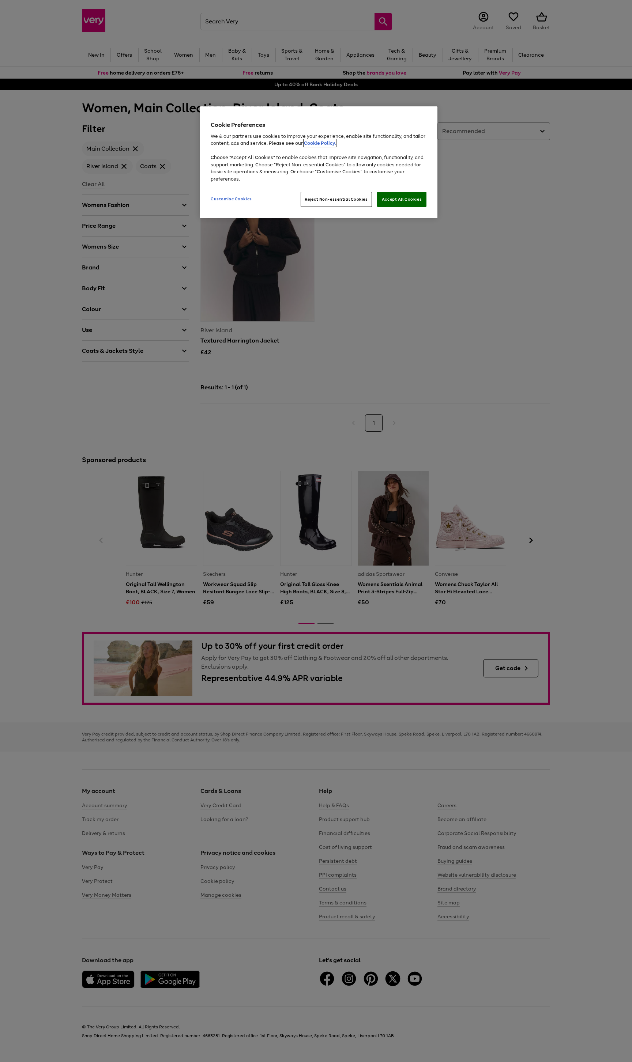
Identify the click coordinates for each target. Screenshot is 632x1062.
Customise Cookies (231, 199)
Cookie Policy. (320, 143)
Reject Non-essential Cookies (336, 199)
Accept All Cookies (402, 199)
